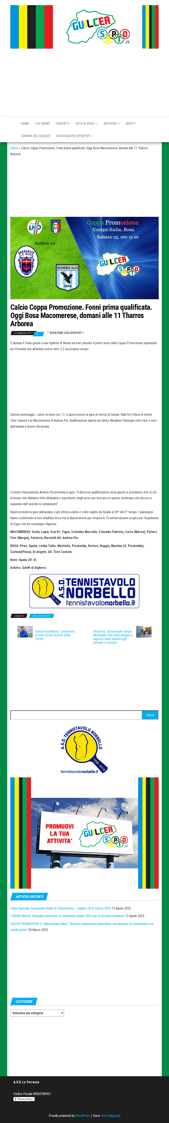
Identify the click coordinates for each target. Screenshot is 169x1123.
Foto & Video (85, 124)
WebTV (130, 124)
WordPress (83, 1116)
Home (25, 124)
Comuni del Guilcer (35, 136)
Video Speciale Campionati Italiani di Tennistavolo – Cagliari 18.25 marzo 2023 (60, 908)
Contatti (62, 124)
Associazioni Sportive (73, 136)
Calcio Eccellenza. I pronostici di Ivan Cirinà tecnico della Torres (55, 635)
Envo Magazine (111, 1116)
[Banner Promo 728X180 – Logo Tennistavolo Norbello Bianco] (84, 591)
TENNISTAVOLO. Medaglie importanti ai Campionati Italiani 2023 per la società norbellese (67, 916)
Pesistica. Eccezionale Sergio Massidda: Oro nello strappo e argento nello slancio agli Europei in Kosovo (113, 637)
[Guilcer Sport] (12, 123)
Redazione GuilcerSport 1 (67, 332)
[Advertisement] (84, 83)
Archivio (110, 124)
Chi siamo (42, 124)
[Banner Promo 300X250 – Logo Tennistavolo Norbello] (84, 749)
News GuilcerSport (41, 615)
